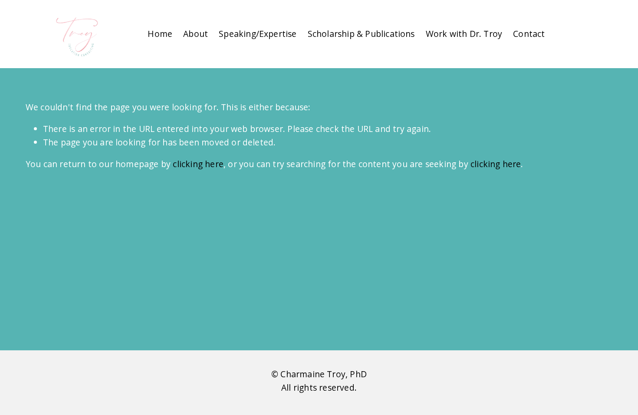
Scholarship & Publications (361, 34)
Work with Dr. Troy (464, 34)
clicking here (198, 164)
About (195, 34)
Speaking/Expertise (258, 34)
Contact (529, 34)
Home (160, 34)
